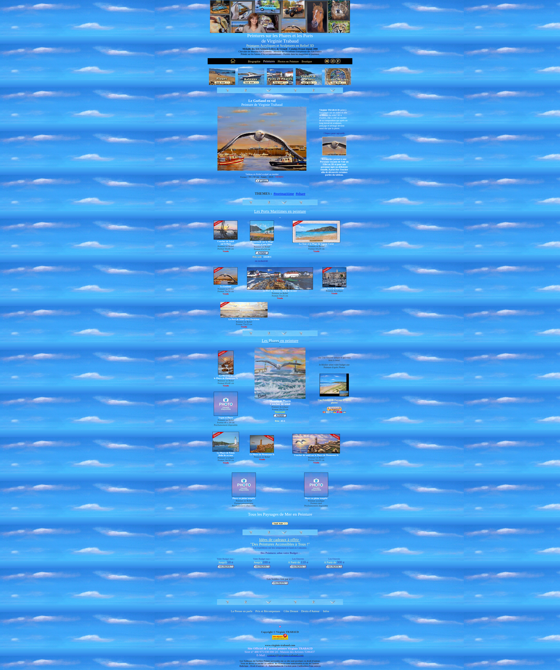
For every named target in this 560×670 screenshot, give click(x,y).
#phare (300, 193)
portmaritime (284, 193)
